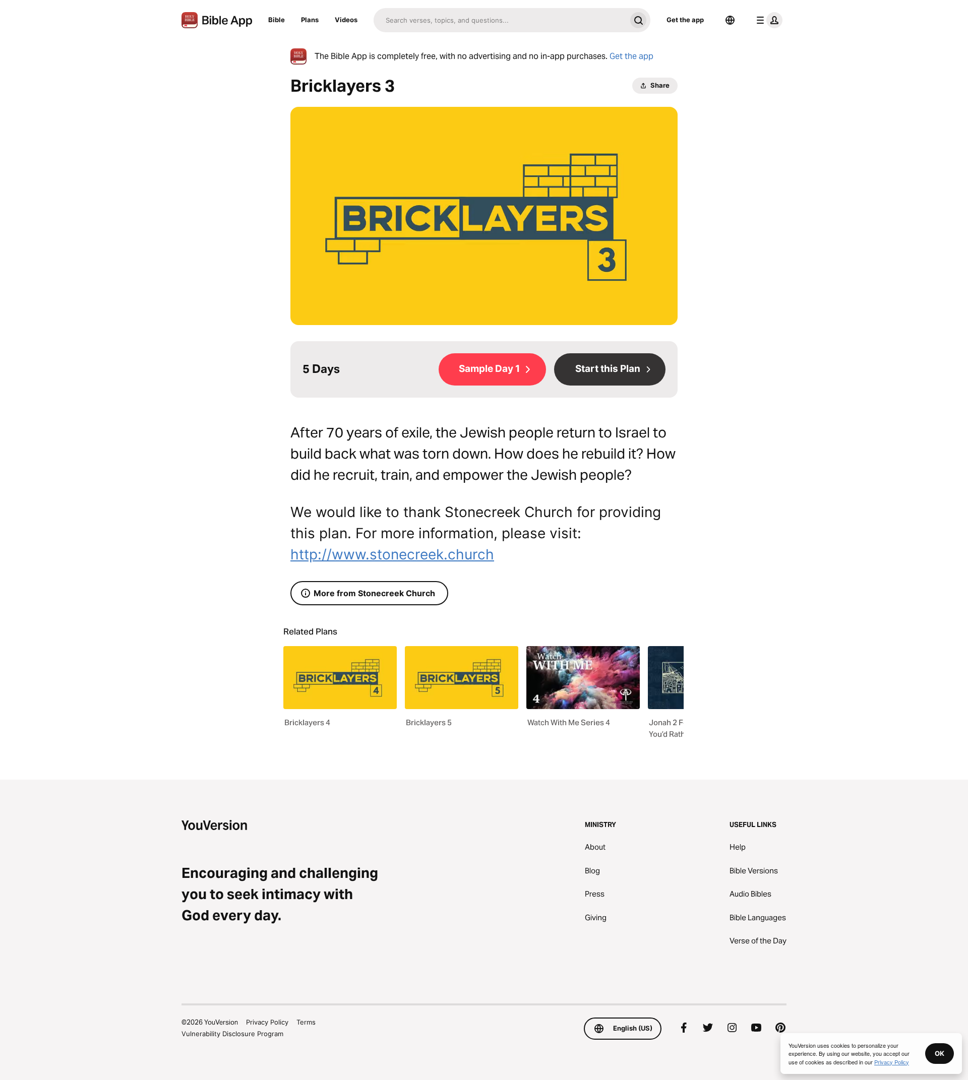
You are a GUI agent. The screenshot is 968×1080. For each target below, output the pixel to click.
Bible (276, 20)
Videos (346, 20)
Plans (310, 20)
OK (939, 1053)
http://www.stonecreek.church (392, 554)
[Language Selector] (730, 20)
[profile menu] (767, 20)
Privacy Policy (267, 1022)
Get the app (685, 20)
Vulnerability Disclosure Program (232, 1034)
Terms (306, 1022)
